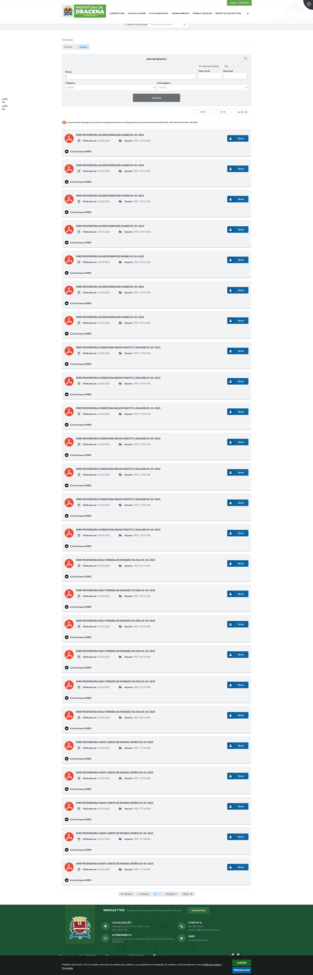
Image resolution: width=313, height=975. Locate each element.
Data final (228, 71)
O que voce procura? (136, 24)
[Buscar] (184, 24)
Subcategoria (164, 82)
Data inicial (204, 71)
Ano (226, 66)
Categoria (70, 82)
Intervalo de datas (210, 66)
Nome (68, 71)
